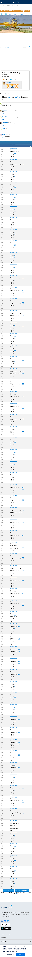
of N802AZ (6, 79)
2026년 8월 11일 (13, 785)
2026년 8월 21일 (13, 148)
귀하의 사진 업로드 (19, 10)
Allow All (21, 954)
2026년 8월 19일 (13, 275)
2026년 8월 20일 (13, 171)
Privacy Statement (12, 951)
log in (10, 97)
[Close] (29, 947)
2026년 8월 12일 (13, 681)
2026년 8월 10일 (13, 843)
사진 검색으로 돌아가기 (7, 10)
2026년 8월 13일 (13, 623)
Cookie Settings (10, 954)
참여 (17, 893)
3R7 (15, 153)
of (13, 79)
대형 (5, 47)
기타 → (8, 890)
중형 (2, 47)
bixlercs (3, 128)
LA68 (19, 626)
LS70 (23, 151)
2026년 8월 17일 (13, 461)
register (17, 97)
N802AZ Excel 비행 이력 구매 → (22, 890)
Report (3, 107)
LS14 (13, 836)
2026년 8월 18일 (13, 333)
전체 (8, 47)
